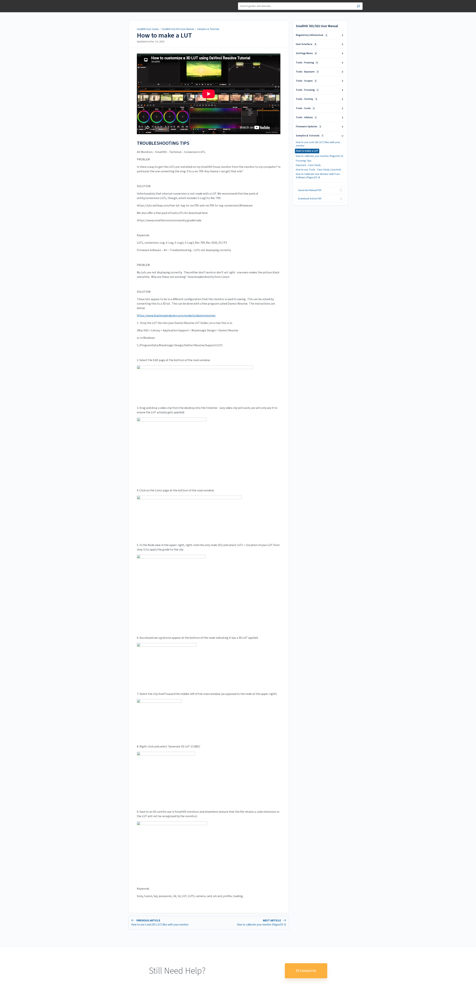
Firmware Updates (308, 126)
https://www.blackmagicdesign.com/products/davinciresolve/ (176, 316)
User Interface (306, 44)
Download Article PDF (310, 199)
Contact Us (308, 970)
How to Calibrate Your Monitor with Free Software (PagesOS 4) (318, 175)
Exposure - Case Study (308, 165)
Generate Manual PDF (310, 190)
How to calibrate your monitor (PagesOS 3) (319, 156)
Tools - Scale (305, 108)
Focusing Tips (303, 161)
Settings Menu (306, 53)
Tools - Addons (306, 117)
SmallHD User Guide (148, 29)
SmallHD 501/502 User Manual (178, 29)
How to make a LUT (164, 35)
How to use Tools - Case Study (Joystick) (318, 170)
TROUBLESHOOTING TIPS (163, 143)
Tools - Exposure (307, 72)
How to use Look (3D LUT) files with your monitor (318, 144)
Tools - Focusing (307, 90)
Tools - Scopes (306, 81)
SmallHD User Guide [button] (125, 2)
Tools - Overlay (306, 99)
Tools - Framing (306, 62)
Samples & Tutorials (208, 29)
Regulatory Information (311, 35)
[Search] (358, 6)
